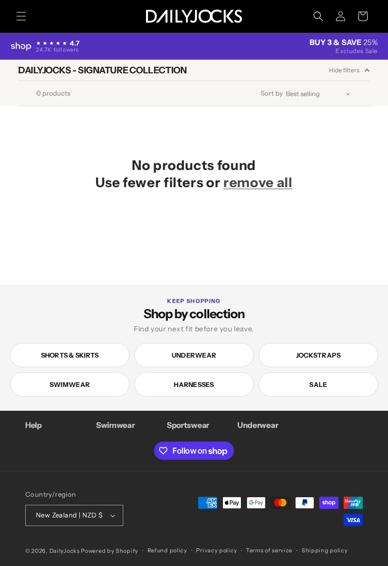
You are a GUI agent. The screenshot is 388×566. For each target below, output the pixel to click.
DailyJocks (65, 550)
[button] (21, 16)
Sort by (272, 93)
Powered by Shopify (109, 550)
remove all (258, 182)
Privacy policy (216, 550)
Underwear (194, 355)
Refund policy (167, 550)
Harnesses (194, 384)
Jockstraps (318, 355)
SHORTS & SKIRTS (70, 355)
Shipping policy (325, 550)
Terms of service (269, 550)
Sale (318, 384)
